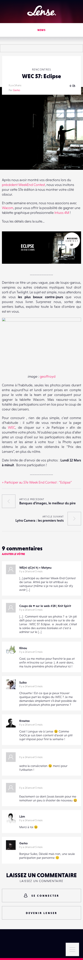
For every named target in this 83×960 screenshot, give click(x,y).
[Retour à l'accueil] (41, 11)
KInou (23, 648)
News (41, 30)
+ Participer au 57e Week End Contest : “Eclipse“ (37, 482)
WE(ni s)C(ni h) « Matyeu (35, 567)
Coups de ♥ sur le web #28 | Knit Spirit (45, 606)
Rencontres (41, 69)
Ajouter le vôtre (13, 554)
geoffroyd (47, 376)
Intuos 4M (62, 213)
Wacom (7, 208)
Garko (16, 90)
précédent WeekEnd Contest (23, 185)
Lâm (22, 816)
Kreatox (24, 720)
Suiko (23, 682)
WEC (11, 427)
